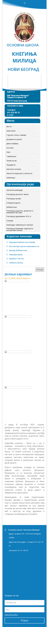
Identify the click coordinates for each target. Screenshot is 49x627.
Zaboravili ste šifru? (11, 615)
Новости (26, 278)
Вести (19, 278)
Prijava (24, 620)
